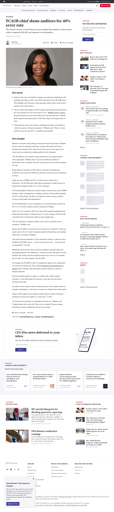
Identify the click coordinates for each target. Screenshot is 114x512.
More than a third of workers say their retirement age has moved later (93, 248)
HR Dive (40, 1)
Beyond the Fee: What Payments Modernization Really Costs (96, 124)
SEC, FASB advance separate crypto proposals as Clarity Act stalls (96, 442)
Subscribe (106, 5)
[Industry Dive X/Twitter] (15, 469)
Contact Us (31, 473)
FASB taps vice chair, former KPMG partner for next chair (97, 431)
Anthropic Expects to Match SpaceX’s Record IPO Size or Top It (94, 226)
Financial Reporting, (27, 317)
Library (30, 5)
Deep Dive (17, 5)
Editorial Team (32, 470)
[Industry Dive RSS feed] (18, 469)
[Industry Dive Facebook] (11, 469)
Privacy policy (38, 505)
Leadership (89, 10)
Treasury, (37, 317)
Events (36, 5)
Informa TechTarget (65, 497)
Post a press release (92, 208)
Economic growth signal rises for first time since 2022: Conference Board (98, 68)
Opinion (24, 5)
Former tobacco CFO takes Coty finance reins (98, 79)
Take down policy (59, 505)
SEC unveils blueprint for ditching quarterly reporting (46, 411)
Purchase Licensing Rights (36, 479)
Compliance (53, 10)
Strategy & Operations (28, 10)
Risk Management (79, 10)
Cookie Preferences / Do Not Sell (76, 505)
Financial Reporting (42, 10)
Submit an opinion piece (58, 473)
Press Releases (44, 5)
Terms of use (48, 505)
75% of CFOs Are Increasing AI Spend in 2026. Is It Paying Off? (97, 111)
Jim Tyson (14, 42)
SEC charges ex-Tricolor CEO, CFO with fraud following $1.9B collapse (99, 89)
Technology (61, 10)
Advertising (54, 467)
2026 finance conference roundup (44, 432)
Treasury (69, 10)
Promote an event (91, 287)
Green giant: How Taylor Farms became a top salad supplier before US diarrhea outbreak (94, 236)
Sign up (88, 39)
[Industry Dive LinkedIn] (7, 469)
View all (82, 147)
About (29, 467)
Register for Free (13, 504)
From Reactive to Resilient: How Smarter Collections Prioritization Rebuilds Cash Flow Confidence (97, 138)
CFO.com (34, 1)
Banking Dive (27, 1)
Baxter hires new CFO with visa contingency (98, 58)
